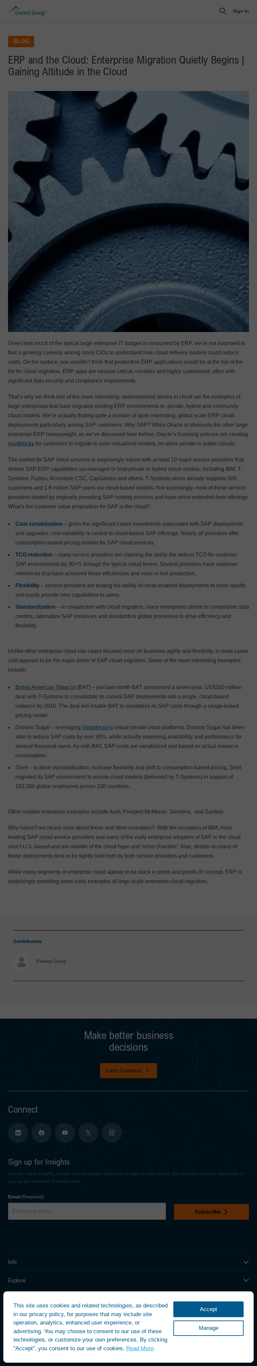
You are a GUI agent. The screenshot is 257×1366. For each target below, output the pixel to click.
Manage (209, 1328)
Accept (208, 1309)
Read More (140, 1348)
